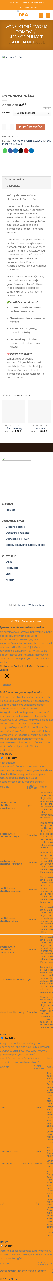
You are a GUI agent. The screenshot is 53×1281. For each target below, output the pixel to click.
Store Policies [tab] (12, 186)
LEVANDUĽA (39, 428)
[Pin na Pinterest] (26, 150)
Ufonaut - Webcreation (30, 605)
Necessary (11, 757)
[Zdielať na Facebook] (10, 150)
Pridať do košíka (30, 126)
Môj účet (10, 509)
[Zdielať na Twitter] (15, 150)
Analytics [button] (5, 1034)
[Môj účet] (41, 15)
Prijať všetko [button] (29, 666)
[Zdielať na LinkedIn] (31, 150)
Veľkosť (6, 113)
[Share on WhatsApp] (5, 150)
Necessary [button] (6, 754)
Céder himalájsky (13, 428)
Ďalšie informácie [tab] (14, 180)
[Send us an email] (30, 599)
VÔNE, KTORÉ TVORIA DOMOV (26, 29)
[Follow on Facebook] (23, 599)
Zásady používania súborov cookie (25, 545)
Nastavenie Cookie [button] (10, 666)
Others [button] (4, 1242)
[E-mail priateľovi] (20, 150)
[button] (4, 15)
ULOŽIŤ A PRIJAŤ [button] (9, 1279)
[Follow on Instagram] (26, 599)
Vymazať (47, 108)
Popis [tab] (7, 173)
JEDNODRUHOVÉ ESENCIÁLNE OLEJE (26, 39)
